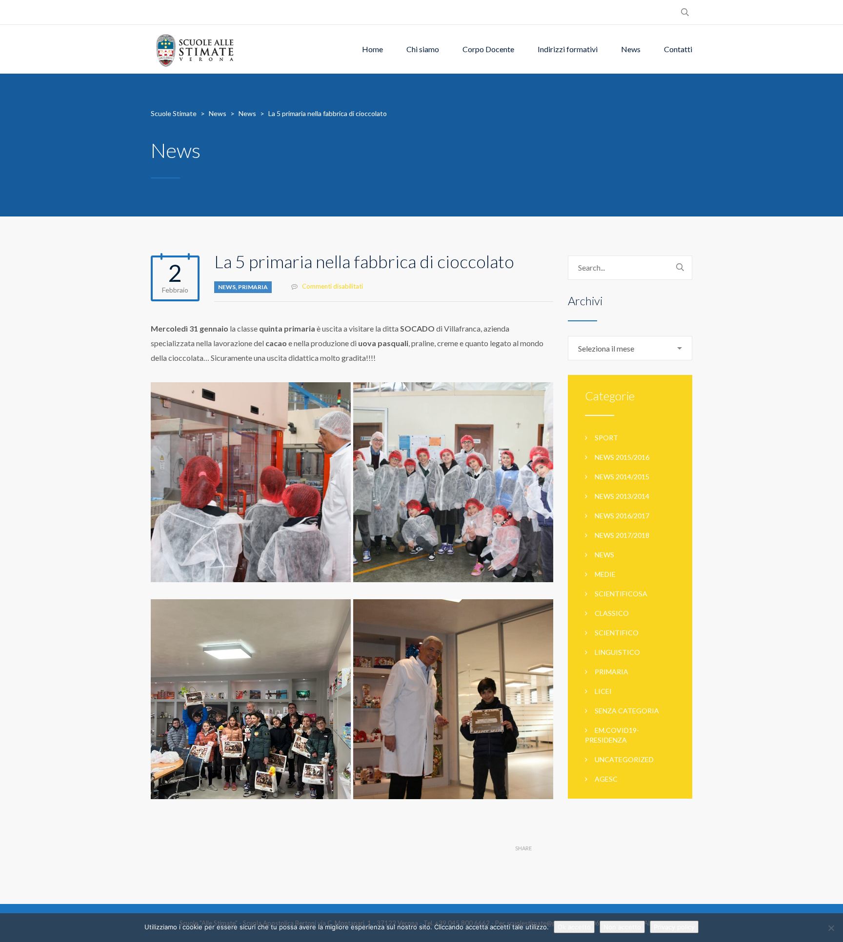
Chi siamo (422, 49)
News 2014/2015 (622, 476)
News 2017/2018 (622, 535)
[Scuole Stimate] (195, 49)
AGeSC (606, 779)
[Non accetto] (831, 928)
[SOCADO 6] (453, 482)
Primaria (253, 287)
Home (372, 49)
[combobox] (630, 348)
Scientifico (617, 632)
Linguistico (617, 652)
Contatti (678, 49)
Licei (603, 691)
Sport (606, 437)
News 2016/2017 (622, 515)
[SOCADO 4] (251, 482)
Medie (605, 574)
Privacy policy (674, 927)
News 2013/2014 (622, 496)
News (631, 49)
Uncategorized (624, 759)
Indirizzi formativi (568, 49)
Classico (612, 613)
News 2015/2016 (622, 457)
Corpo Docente (488, 49)
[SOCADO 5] (453, 699)
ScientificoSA (621, 593)
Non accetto (622, 927)
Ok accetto (574, 927)
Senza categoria (627, 710)
